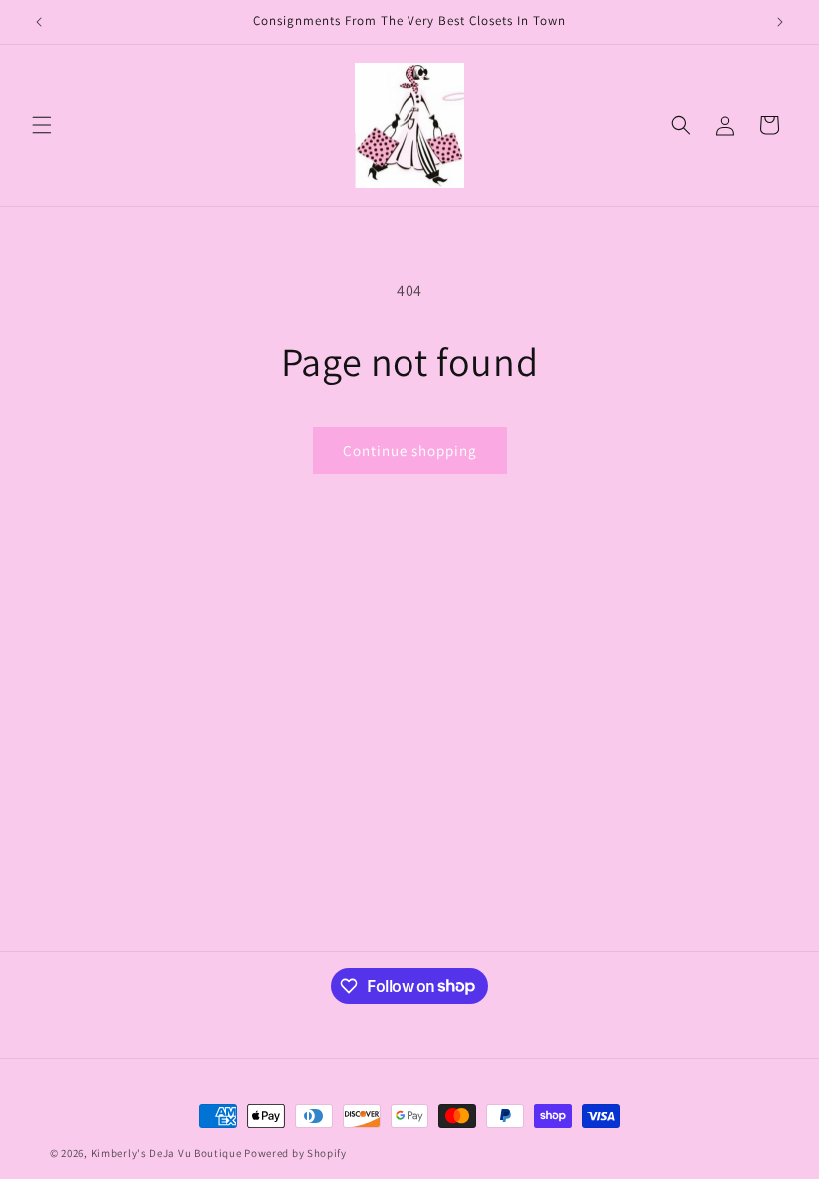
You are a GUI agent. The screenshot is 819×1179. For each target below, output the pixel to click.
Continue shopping (410, 450)
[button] (42, 125)
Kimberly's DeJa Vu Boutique (166, 1153)
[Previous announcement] (39, 22)
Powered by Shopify (295, 1153)
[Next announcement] (780, 22)
